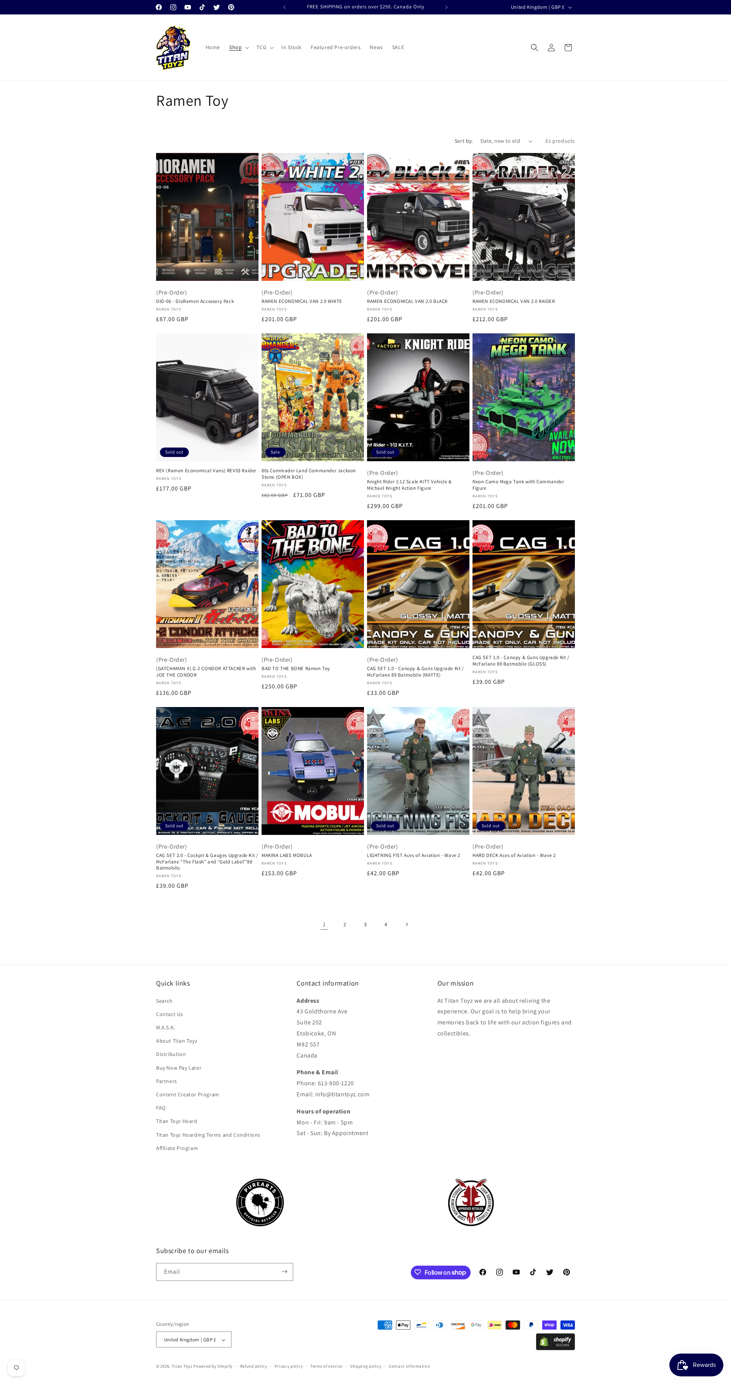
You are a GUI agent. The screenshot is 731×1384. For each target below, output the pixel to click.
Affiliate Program (177, 1148)
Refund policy (253, 1366)
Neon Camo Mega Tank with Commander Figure (518, 485)
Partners (166, 1081)
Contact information (409, 1366)
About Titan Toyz (177, 1040)
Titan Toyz (182, 1366)
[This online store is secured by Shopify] (555, 1348)
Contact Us (169, 1014)
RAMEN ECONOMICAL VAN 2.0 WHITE (302, 301)
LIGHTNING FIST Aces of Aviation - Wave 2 (413, 855)
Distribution (171, 1054)
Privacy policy (289, 1366)
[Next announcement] (446, 7)
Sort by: (464, 140)
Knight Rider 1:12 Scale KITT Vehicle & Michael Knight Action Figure (409, 485)
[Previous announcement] (284, 7)
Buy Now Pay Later (178, 1067)
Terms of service (326, 1366)
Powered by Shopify (213, 1366)
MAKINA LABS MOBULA (287, 855)
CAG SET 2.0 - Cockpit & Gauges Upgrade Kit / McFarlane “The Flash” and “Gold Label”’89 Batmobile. (207, 861)
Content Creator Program (187, 1094)
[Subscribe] (284, 1271)
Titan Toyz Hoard (177, 1121)
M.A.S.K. (165, 1027)
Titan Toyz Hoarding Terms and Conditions (208, 1134)
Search (164, 1000)
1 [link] (324, 924)
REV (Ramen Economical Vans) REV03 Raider (206, 471)
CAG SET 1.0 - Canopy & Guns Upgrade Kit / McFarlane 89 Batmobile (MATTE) (415, 672)
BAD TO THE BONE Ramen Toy (296, 669)
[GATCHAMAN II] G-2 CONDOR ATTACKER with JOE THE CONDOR (206, 672)
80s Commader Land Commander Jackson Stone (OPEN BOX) (309, 474)
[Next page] (406, 924)
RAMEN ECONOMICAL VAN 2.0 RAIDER (513, 301)
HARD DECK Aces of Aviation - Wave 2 (514, 855)
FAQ (161, 1107)
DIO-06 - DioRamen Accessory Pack (195, 301)
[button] (238, 47)
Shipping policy (365, 1366)
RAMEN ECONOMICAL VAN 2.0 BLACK (407, 301)
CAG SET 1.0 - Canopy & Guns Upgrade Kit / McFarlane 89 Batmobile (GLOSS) (521, 661)
